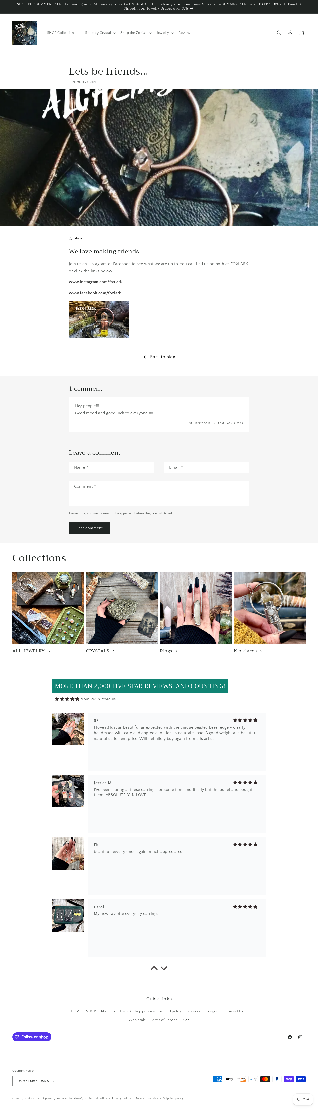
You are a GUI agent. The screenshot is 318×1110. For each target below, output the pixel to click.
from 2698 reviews (98, 699)
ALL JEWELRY (28, 651)
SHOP (91, 1011)
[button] (63, 33)
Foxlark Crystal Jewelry (40, 1098)
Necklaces (245, 651)
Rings (166, 651)
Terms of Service (164, 1020)
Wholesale (137, 1020)
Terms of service (147, 1098)
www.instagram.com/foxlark (96, 282)
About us (108, 1011)
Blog (185, 1020)
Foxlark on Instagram (204, 1011)
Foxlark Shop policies (137, 1011)
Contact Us (234, 1011)
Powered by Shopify (69, 1098)
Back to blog (162, 357)
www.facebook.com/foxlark (95, 293)
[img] (67, 699)
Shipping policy (173, 1098)
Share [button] (78, 238)
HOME (76, 1011)
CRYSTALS (97, 651)
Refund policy (170, 1011)
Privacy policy (121, 1098)
